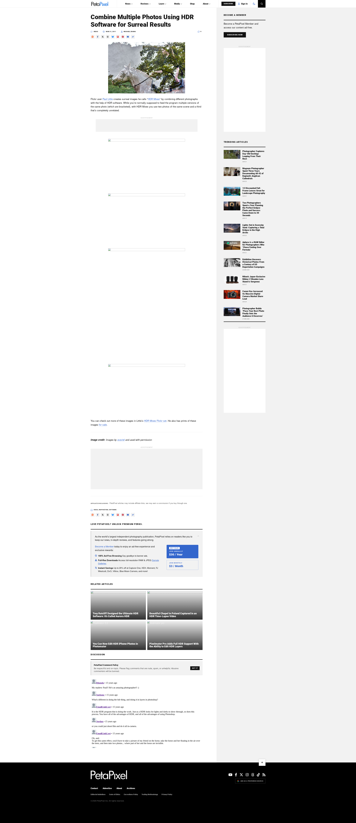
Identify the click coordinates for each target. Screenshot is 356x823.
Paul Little (108, 99)
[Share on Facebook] (98, 37)
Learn (161, 4)
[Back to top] (262, 762)
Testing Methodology (150, 794)
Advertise (107, 788)
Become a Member (104, 546)
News (128, 4)
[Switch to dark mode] (254, 4)
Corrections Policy (131, 794)
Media (177, 4)
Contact (94, 788)
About (205, 4)
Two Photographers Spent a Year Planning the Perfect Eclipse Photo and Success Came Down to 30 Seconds (252, 209)
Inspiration (103, 509)
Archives (131, 788)
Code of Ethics (114, 794)
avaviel (121, 439)
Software (113, 509)
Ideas (96, 31)
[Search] (261, 4)
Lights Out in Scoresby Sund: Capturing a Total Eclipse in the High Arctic (253, 229)
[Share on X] (103, 37)
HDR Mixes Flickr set (155, 420)
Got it (195, 668)
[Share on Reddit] (93, 37)
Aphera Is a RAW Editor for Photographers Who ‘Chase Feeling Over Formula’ (253, 246)
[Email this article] (128, 37)
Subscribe (228, 4)
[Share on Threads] (108, 37)
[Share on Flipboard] (118, 37)
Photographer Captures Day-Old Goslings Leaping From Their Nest (253, 155)
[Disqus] (147, 713)
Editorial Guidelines (98, 794)
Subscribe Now (235, 35)
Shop (192, 4)
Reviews (145, 4)
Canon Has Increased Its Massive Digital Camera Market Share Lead (252, 295)
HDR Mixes (154, 99)
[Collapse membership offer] (198, 536)
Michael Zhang (130, 31)
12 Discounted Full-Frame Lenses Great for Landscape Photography (253, 190)
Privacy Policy (167, 794)
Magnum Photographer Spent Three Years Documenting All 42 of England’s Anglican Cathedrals (253, 173)
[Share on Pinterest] (123, 37)
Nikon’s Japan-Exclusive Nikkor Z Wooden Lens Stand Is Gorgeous (253, 279)
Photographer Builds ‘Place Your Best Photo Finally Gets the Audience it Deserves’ (253, 312)
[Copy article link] (133, 37)
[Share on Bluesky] (113, 37)
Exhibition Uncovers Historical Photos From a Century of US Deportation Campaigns (253, 263)
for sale (103, 424)
